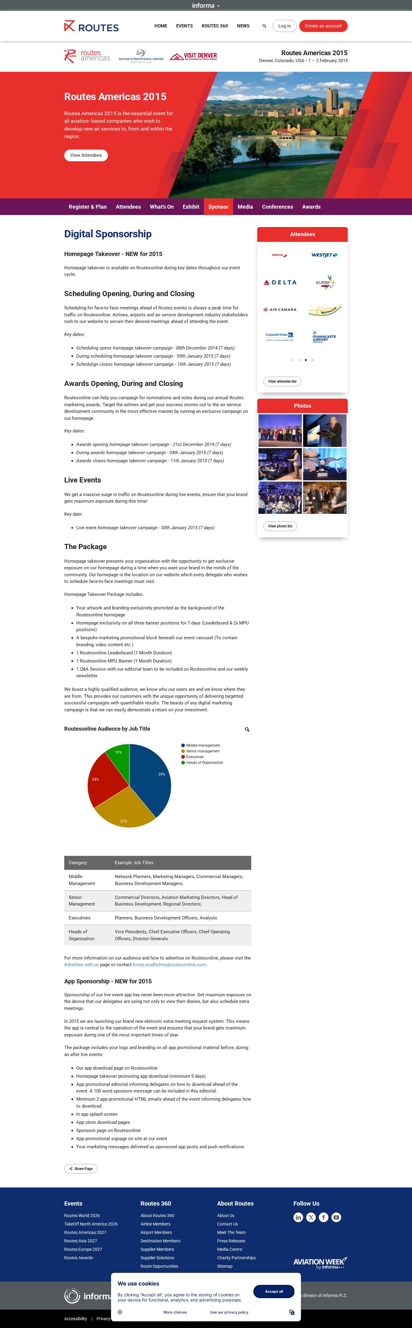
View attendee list (282, 381)
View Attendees (86, 155)
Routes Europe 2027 (83, 1249)
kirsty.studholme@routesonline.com (169, 964)
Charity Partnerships (236, 1257)
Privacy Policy (109, 1318)
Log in (284, 26)
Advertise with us (81, 964)
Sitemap (225, 1266)
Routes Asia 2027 (80, 1240)
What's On (162, 207)
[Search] (264, 26)
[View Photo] (280, 430)
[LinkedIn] (298, 1217)
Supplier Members (157, 1249)
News (243, 26)
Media (245, 207)
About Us (225, 1215)
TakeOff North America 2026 (91, 1224)
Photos (302, 406)
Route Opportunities (159, 1266)
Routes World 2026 (82, 1215)
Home (160, 26)
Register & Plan (88, 207)
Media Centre (229, 1249)
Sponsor (218, 207)
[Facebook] (323, 1217)
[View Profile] (280, 255)
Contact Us (227, 1224)
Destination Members (160, 1240)
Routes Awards (78, 1257)
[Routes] (91, 25)
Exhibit (191, 207)
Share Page (83, 1169)
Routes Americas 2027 (85, 1232)
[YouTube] (336, 1217)
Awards (311, 207)
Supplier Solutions (157, 1257)
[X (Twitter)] (311, 1217)
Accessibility (75, 1318)
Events (184, 26)
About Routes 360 (157, 1215)
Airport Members (156, 1232)
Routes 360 (215, 26)
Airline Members (155, 1224)
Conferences (277, 207)
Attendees (128, 207)
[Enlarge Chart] (247, 729)
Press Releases (231, 1240)
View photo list (280, 526)
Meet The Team (231, 1232)
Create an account (323, 26)
